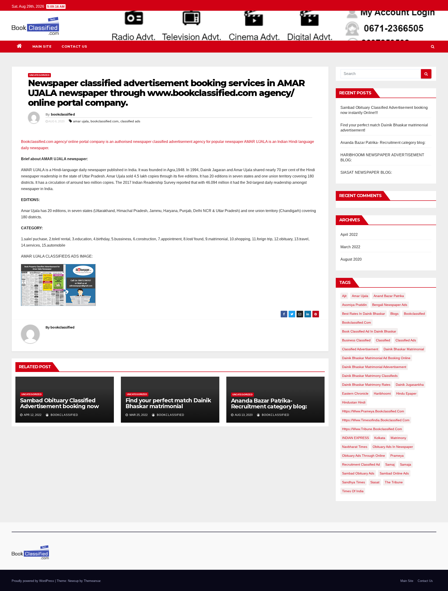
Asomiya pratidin (354, 305)
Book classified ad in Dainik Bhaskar (369, 331)
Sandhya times (353, 482)
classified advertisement (360, 349)
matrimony (398, 438)
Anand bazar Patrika (389, 296)
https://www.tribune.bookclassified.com (372, 429)
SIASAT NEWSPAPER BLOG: (366, 172)
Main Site (42, 46)
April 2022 (349, 235)
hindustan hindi (353, 402)
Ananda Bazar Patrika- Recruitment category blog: (269, 403)
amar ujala (81, 121)
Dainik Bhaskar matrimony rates (366, 384)
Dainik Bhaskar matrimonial (404, 349)
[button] (432, 47)
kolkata (379, 438)
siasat (374, 482)
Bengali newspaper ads (389, 305)
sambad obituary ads (358, 473)
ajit (344, 296)
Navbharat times (354, 447)
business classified (356, 340)
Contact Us (74, 46)
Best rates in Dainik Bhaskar (363, 313)
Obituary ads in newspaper (393, 447)
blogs (394, 313)
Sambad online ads (394, 473)
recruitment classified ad (361, 464)
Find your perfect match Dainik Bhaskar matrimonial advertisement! (168, 406)
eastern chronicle (355, 393)
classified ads (130, 121)
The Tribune (394, 482)
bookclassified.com (105, 121)
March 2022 (350, 247)
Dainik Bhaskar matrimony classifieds (370, 376)
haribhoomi (382, 393)
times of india (353, 491)
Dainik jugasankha (410, 384)
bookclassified (63, 114)
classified (383, 340)
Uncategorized (39, 75)
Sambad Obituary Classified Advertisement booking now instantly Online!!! (59, 406)
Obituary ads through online (363, 455)
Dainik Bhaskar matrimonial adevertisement (374, 367)
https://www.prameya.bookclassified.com (373, 411)
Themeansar (92, 581)
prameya (397, 455)
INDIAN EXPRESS (355, 438)
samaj (390, 464)
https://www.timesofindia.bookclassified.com (376, 420)
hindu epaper (406, 393)
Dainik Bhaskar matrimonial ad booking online (376, 358)
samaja (405, 464)
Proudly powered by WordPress (33, 581)
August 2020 (351, 259)
